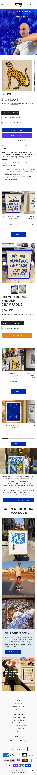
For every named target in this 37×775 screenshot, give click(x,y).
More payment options (17, 140)
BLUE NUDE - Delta (13, 426)
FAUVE (12, 373)
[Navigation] (2, 4)
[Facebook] (11, 740)
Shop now (13, 652)
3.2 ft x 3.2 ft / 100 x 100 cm (11, 118)
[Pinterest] (21, 740)
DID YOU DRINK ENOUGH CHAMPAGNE (12, 217)
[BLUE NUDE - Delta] (13, 411)
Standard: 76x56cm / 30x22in (12, 323)
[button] (4, 263)
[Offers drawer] (7, 4)
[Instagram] (16, 740)
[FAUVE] (13, 359)
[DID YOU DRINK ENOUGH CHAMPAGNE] (13, 202)
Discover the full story (18, 500)
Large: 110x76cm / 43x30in (11, 328)
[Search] (30, 4)
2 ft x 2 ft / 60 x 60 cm (10, 113)
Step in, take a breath (18, 11)
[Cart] (34, 4)
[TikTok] (26, 740)
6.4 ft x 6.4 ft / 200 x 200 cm (12, 123)
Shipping (14, 104)
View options (12, 224)
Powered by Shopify (18, 772)
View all (19, 234)
